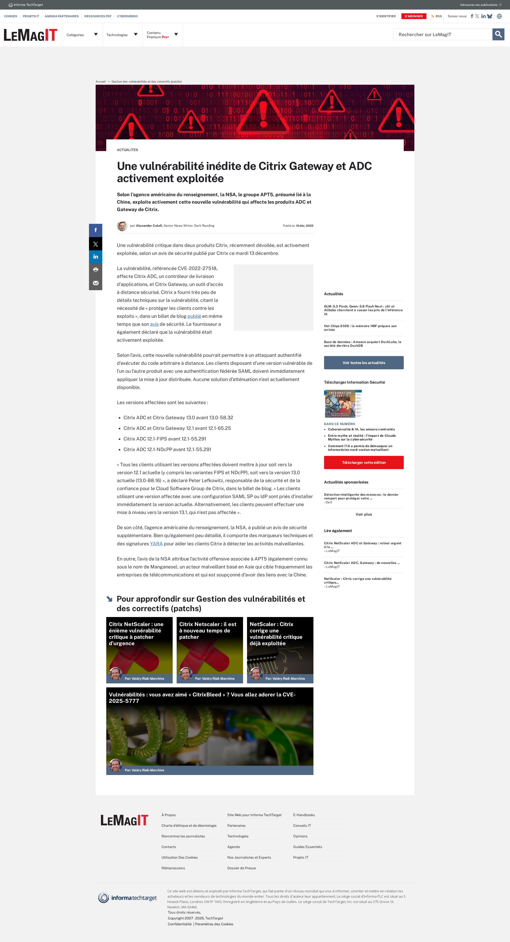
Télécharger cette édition (364, 462)
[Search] (498, 34)
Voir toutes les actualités (364, 363)
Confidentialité (180, 924)
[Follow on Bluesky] (489, 16)
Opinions (300, 836)
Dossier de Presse (241, 868)
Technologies (238, 836)
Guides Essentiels (307, 847)
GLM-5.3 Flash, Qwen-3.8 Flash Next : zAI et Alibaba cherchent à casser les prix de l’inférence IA (363, 310)
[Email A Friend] (95, 283)
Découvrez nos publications (479, 4)
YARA (156, 543)
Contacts (169, 847)
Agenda (233, 847)
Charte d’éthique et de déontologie (189, 826)
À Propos (169, 815)
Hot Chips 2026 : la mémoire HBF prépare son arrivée (360, 328)
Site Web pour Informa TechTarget (254, 815)
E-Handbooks (304, 815)
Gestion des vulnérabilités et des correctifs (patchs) (147, 81)
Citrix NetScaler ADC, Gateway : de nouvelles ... (362, 563)
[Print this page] (95, 270)
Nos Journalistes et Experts (249, 857)
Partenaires (236, 826)
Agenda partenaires (62, 16)
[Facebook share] (95, 230)
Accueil (101, 81)
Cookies (10, 16)
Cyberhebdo (127, 16)
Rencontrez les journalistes (183, 836)
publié (194, 316)
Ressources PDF (98, 16)
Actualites (127, 150)
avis (154, 324)
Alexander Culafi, (149, 226)
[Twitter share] (95, 243)
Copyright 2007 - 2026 (186, 918)
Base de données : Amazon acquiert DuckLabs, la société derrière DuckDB (362, 344)
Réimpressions (173, 868)
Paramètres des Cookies (214, 924)
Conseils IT (302, 826)
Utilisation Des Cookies (180, 857)
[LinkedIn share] (95, 257)
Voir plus (364, 514)
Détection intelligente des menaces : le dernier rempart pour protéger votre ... (361, 496)
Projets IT (31, 16)
